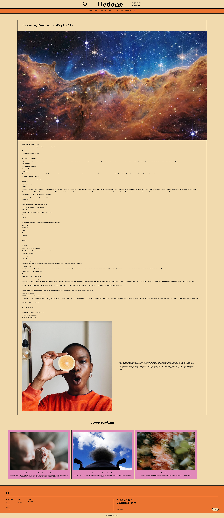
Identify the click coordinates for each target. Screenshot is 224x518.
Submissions (128, 10)
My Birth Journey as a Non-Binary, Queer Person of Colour (39, 472)
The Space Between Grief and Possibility (102, 472)
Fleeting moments (166, 472)
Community (103, 10)
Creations (111, 10)
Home (90, 10)
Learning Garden (119, 10)
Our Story (96, 10)
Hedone (110, 4)
